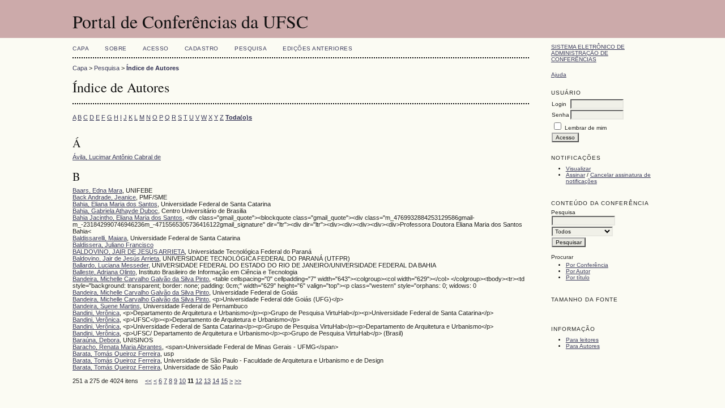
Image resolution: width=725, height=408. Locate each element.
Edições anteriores (317, 48)
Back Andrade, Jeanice (104, 197)
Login (559, 104)
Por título (578, 277)
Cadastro (202, 48)
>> (237, 380)
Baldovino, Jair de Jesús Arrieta (115, 258)
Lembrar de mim (586, 128)
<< (148, 380)
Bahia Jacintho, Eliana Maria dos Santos (127, 217)
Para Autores (583, 346)
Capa (80, 48)
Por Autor (578, 271)
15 (224, 380)
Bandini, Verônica (96, 312)
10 (182, 380)
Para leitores (582, 340)
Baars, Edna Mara (97, 190)
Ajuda (558, 74)
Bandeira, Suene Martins (106, 306)
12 (198, 380)
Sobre (116, 48)
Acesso (156, 48)
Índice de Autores (152, 68)
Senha (560, 115)
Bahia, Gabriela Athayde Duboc (115, 210)
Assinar (575, 175)
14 (215, 380)
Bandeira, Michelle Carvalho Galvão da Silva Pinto (140, 278)
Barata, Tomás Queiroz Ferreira (116, 353)
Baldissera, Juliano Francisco (112, 244)
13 (207, 380)
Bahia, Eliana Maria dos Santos (114, 204)
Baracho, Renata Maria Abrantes (117, 346)
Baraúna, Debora (96, 340)
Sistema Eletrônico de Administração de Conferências (588, 53)
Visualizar (578, 168)
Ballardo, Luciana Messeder (110, 265)
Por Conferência (587, 265)
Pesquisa (250, 48)
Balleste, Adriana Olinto (103, 272)
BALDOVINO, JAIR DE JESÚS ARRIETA (128, 251)
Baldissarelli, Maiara (99, 238)
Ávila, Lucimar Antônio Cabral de (116, 157)
